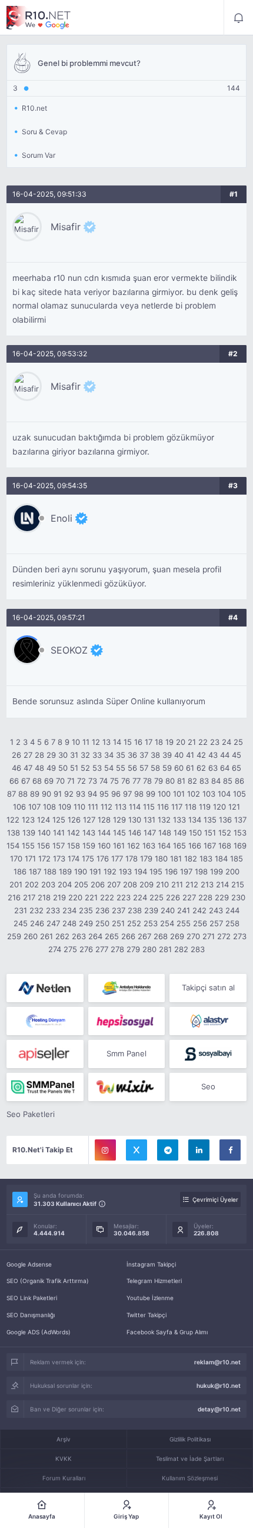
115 (149, 806)
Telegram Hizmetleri (154, 1280)
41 (190, 755)
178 (131, 858)
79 (158, 780)
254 (167, 923)
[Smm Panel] (126, 1021)
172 (44, 858)
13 (106, 742)
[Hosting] (45, 988)
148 (164, 832)
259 (14, 936)
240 (168, 910)
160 (104, 845)
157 (58, 845)
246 (37, 923)
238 (135, 910)
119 (205, 806)
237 (118, 910)
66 (14, 780)
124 (43, 819)
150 (195, 832)
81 (181, 780)
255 (184, 923)
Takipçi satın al (208, 987)
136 (225, 819)
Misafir (66, 227)
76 (125, 780)
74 (103, 780)
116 (163, 806)
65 (236, 768)
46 (16, 768)
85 (227, 780)
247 (53, 923)
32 (85, 755)
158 (73, 845)
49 (51, 768)
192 (110, 871)
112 (106, 806)
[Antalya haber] (126, 988)
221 (91, 897)
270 (193, 936)
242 (199, 910)
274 (54, 949)
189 (65, 871)
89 (34, 793)
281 (165, 949)
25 (238, 742)
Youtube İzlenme (150, 1297)
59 (167, 768)
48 (39, 768)
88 (23, 793)
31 (74, 755)
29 (51, 755)
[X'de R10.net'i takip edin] (136, 1150)
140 (44, 832)
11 (85, 742)
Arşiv (63, 1439)
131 (149, 819)
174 (73, 858)
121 (234, 806)
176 (102, 858)
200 (232, 871)
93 (80, 793)
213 (207, 884)
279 (133, 949)
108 (49, 806)
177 (117, 858)
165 (179, 845)
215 (237, 884)
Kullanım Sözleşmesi (190, 1477)
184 (221, 858)
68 (37, 780)
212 (191, 884)
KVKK (63, 1458)
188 (50, 871)
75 (114, 780)
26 (16, 755)
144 (104, 832)
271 (208, 936)
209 (146, 884)
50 (63, 768)
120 (219, 806)
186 (20, 871)
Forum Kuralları (63, 1477)
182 (190, 858)
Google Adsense (29, 1264)
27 (28, 755)
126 (74, 819)
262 (62, 936)
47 (28, 768)
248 (69, 923)
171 (30, 858)
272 (224, 936)
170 (16, 858)
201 (15, 884)
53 (97, 768)
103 (208, 793)
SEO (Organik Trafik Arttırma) (47, 1280)
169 (240, 845)
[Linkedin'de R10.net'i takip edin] (198, 1150)
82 (192, 780)
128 (104, 819)
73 (92, 780)
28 (39, 755)
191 (95, 871)
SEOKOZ (69, 650)
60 (179, 768)
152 (224, 832)
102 (193, 793)
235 (86, 910)
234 (69, 910)
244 (232, 910)
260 (31, 936)
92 (69, 793)
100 (164, 793)
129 (119, 819)
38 (155, 755)
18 (159, 742)
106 (19, 806)
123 (28, 819)
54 (109, 768)
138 (13, 832)
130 (134, 819)
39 (167, 755)
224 (140, 897)
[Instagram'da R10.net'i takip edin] (105, 1150)
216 (14, 897)
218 (44, 897)
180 (161, 858)
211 (177, 884)
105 (239, 793)
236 (102, 910)
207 (114, 884)
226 (173, 897)
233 (53, 910)
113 (120, 806)
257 (216, 923)
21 (192, 742)
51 (74, 768)
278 (117, 949)
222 (107, 897)
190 (80, 871)
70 (60, 780)
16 (138, 742)
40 (179, 755)
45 (236, 755)
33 (97, 755)
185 (236, 858)
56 (132, 768)
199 (216, 871)
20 (180, 742)
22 (203, 742)
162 (133, 845)
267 (144, 936)
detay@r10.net (219, 1409)
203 (48, 884)
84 (216, 780)
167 (210, 845)
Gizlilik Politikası (190, 1439)
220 (75, 897)
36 (132, 755)
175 (88, 858)
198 (201, 871)
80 (170, 780)
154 (12, 845)
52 (85, 768)
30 (63, 755)
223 (123, 897)
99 (150, 793)
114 (135, 806)
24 (226, 742)
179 (146, 858)
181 (176, 858)
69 (49, 780)
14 (117, 742)
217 (29, 897)
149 (180, 832)
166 (194, 845)
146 (134, 832)
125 (58, 819)
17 (148, 742)
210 (162, 884)
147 (150, 832)
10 (76, 742)
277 (101, 949)
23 (214, 742)
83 (204, 780)
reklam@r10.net (217, 1361)
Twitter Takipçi (146, 1314)
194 (140, 871)
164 (164, 845)
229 (222, 897)
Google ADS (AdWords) (38, 1331)
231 (20, 910)
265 (112, 936)
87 (11, 793)
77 (136, 780)
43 (213, 755)
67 (25, 780)
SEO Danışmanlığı (30, 1314)
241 (183, 910)
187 (35, 871)
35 (120, 755)
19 (169, 742)
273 (240, 936)
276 (86, 949)
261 (46, 936)
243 (216, 910)
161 (119, 845)
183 (205, 858)
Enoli (61, 518)
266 (128, 936)
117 (176, 806)
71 (71, 780)
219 (59, 897)
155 (28, 845)
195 (155, 871)
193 (125, 871)
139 (28, 832)
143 (88, 832)
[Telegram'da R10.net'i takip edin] (167, 1150)
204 (65, 884)
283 (198, 949)
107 (34, 806)
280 (149, 949)
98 (139, 793)
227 (189, 897)
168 (224, 845)
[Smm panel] (45, 1087)
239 (151, 910)
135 (210, 819)
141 (59, 832)
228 (205, 897)
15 (128, 742)
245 (21, 923)
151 (210, 832)
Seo (208, 1086)
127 (89, 819)
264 (95, 936)
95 (104, 793)
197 (186, 871)
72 (81, 780)
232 (36, 910)
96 (116, 793)
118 (191, 806)
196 (171, 871)
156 (43, 845)
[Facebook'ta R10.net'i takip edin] (230, 1150)
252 (134, 923)
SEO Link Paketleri (31, 1297)
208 (130, 884)
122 (12, 819)
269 (177, 936)
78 (147, 780)
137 (240, 819)
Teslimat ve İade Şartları (190, 1458)
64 (224, 768)
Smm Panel (126, 1053)
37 (143, 755)
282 (181, 949)
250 (102, 923)
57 (143, 768)
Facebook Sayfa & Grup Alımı (167, 1331)
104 (224, 793)
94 (92, 793)
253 (151, 923)
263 (79, 936)
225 (156, 897)
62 (201, 768)
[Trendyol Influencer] (126, 1087)
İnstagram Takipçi (151, 1264)
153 (240, 832)
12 (96, 742)
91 (58, 793)
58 (155, 768)
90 (46, 793)
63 (213, 768)
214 (222, 884)
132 (164, 819)
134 (194, 819)
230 (238, 897)
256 (200, 923)
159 (88, 845)
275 (70, 949)
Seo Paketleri (30, 1114)
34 (109, 755)
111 (93, 806)
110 (79, 806)
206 (98, 884)
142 (73, 832)
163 (148, 845)
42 (201, 755)
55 (120, 768)
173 (59, 858)
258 (232, 923)
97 (127, 793)
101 (179, 793)
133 (179, 819)
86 (239, 780)
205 (81, 884)
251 (118, 923)
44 (224, 755)
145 (119, 832)
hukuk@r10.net (219, 1385)
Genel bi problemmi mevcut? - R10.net (38, 17)
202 (32, 884)
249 (86, 923)
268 (161, 936)
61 (190, 768)
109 (64, 806)
